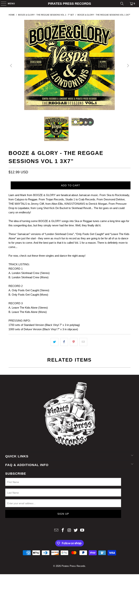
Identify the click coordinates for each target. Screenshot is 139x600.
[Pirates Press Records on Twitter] (76, 530)
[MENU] (2, 3)
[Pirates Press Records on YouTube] (82, 530)
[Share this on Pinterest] (74, 342)
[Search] (122, 3)
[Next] (128, 65)
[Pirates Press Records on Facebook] (63, 530)
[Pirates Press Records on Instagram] (69, 530)
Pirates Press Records (69, 3)
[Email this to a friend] (83, 342)
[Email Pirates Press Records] (56, 530)
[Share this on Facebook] (64, 342)
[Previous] (11, 65)
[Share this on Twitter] (54, 342)
